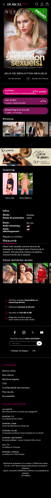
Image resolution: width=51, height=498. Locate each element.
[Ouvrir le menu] (3, 2)
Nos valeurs (8, 375)
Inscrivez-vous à (25, 338)
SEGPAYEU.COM (24, 471)
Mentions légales (10, 379)
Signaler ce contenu (12, 236)
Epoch (6, 471)
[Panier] (47, 4)
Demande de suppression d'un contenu (17, 463)
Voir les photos (14, 78)
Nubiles (30, 215)
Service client (9, 370)
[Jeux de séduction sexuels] (25, 38)
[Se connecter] (41, 4)
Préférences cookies (40, 463)
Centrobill (12, 471)
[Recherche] (36, 4)
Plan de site (8, 392)
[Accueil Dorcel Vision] (18, 4)
